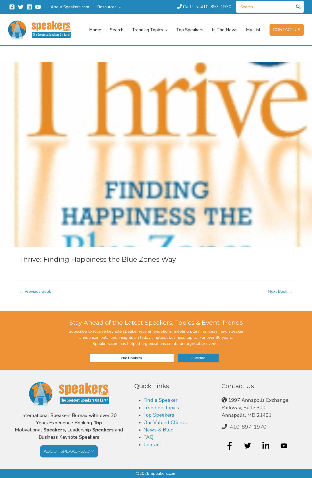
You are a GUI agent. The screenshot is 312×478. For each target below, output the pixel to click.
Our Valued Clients (165, 422)
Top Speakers (158, 415)
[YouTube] (38, 7)
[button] (118, 7)
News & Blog (158, 429)
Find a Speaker (160, 400)
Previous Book (35, 291)
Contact (152, 444)
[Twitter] (21, 7)
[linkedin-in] (266, 445)
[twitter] (248, 445)
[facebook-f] (230, 445)
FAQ (148, 437)
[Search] (298, 7)
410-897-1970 (248, 427)
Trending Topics (161, 407)
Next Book (280, 291)
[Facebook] (12, 7)
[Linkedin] (29, 7)
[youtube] (284, 445)
